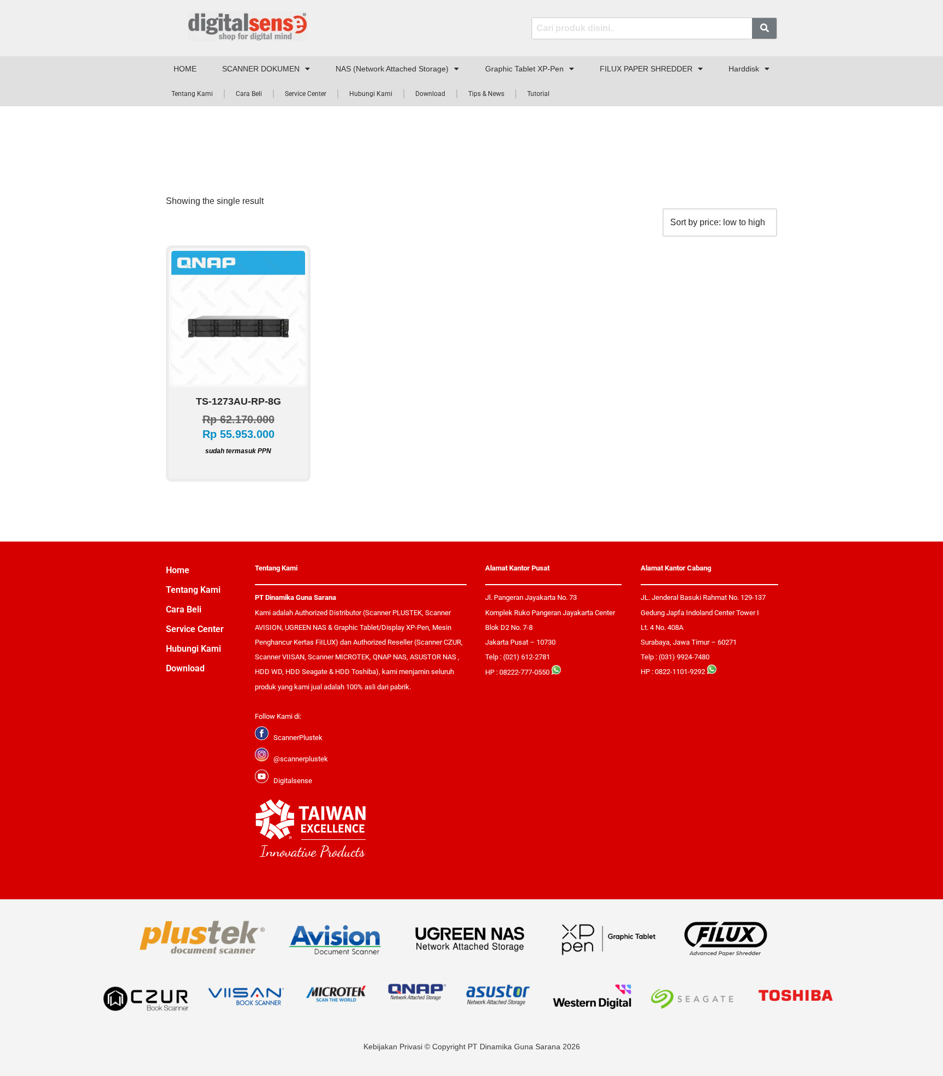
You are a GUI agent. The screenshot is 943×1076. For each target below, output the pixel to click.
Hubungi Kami (370, 94)
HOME (185, 68)
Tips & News (486, 94)
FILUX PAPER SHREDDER (646, 68)
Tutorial (538, 94)
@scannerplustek (300, 759)
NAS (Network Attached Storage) (392, 68)
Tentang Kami (192, 94)
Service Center (305, 94)
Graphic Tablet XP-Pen (524, 68)
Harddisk (744, 68)
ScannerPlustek (298, 738)
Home (177, 570)
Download (430, 94)
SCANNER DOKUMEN (261, 68)
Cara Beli (249, 94)
